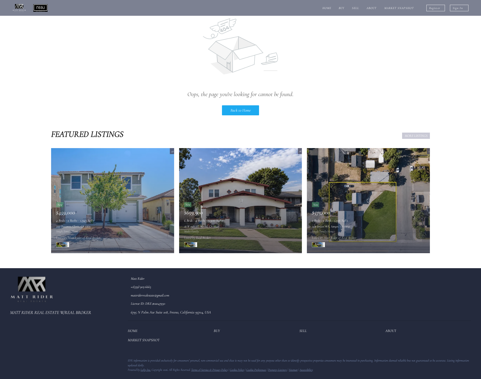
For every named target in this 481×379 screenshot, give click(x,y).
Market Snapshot (399, 8)
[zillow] (24, 362)
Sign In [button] (458, 8)
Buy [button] (341, 8)
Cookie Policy (237, 369)
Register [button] (434, 8)
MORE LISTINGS (416, 136)
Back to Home (240, 110)
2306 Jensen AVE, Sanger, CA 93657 (331, 226)
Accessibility (306, 369)
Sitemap (293, 369)
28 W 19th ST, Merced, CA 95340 (201, 226)
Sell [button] (355, 8)
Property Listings (277, 369)
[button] (134, 331)
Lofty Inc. (146, 369)
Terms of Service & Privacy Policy (209, 369)
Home (326, 8)
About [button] (372, 8)
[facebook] (14, 362)
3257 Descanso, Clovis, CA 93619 (73, 226)
